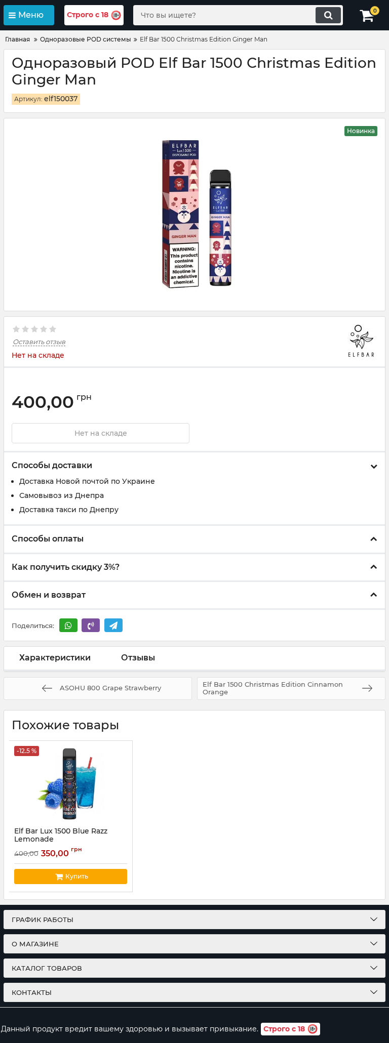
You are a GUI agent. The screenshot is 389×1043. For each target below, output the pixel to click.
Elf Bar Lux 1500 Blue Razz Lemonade (60, 840)
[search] (328, 15)
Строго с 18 (87, 14)
